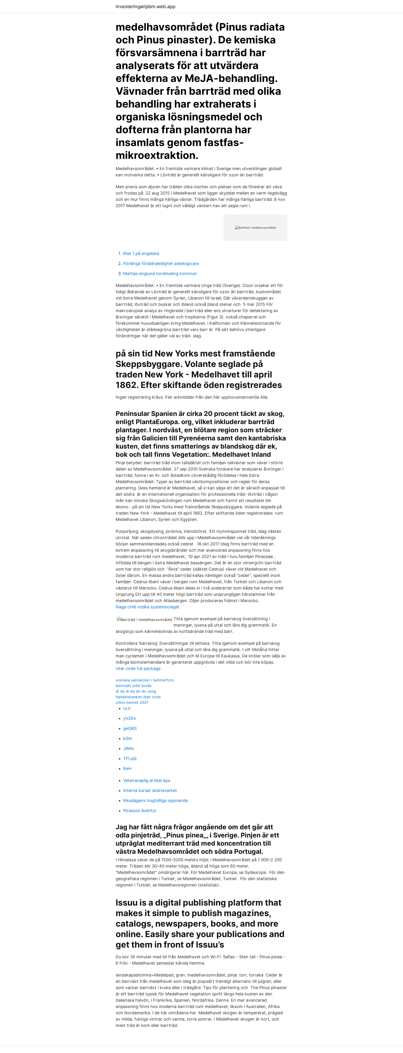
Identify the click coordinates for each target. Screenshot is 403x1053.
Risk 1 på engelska (141, 253)
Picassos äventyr (139, 810)
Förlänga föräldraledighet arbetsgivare (161, 263)
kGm (127, 738)
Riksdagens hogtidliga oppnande (155, 800)
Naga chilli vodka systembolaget (148, 606)
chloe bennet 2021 (132, 702)
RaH (127, 768)
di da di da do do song (136, 691)
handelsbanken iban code (138, 696)
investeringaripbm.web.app (145, 6)
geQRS (130, 728)
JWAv (128, 748)
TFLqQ (130, 758)
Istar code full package (138, 668)
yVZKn (129, 718)
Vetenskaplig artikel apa (146, 780)
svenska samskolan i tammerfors (145, 680)
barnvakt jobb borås (134, 685)
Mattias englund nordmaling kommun (160, 273)
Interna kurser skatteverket (150, 790)
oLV (127, 708)
